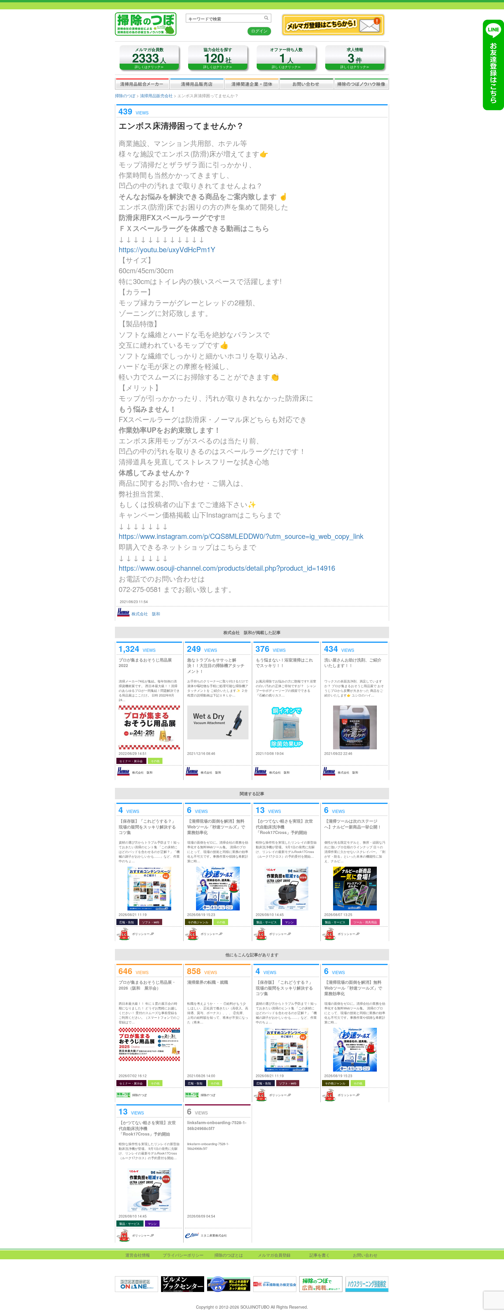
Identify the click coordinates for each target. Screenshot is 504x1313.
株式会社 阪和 (146, 614)
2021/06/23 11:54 (134, 601)
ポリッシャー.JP (143, 934)
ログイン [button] (259, 31)
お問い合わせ (306, 83)
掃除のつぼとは (228, 1255)
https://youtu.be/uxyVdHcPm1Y (167, 249)
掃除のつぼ (125, 95)
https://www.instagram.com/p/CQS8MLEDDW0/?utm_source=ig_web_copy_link (241, 536)
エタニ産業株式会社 (214, 1235)
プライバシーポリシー (183, 1255)
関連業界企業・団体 (251, 83)
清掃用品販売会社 (196, 83)
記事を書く (319, 1255)
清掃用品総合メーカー (142, 83)
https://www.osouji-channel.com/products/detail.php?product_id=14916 (227, 568)
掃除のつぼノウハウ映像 (361, 83)
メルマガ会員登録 (274, 1255)
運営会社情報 (137, 1255)
